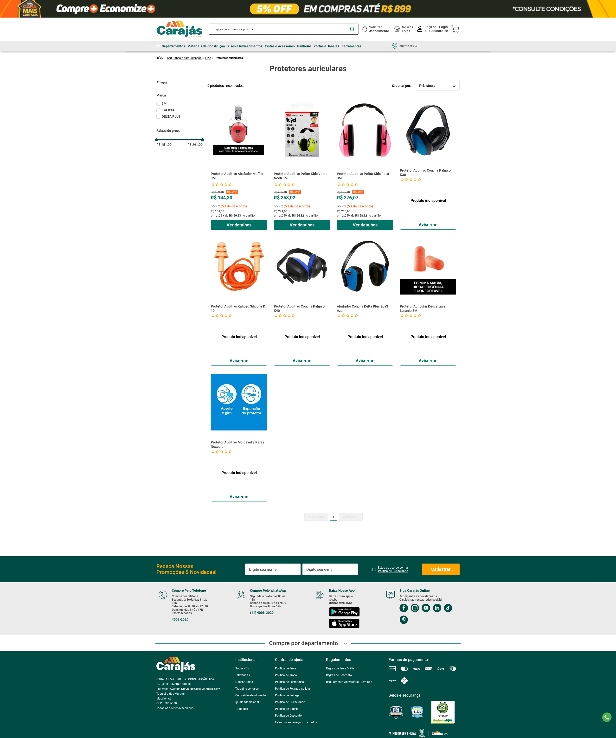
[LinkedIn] (437, 608)
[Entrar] (433, 29)
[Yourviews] (417, 712)
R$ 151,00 (164, 145)
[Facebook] (403, 608)
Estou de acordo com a (393, 569)
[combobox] (284, 29)
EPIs (208, 58)
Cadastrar (441, 569)
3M (164, 103)
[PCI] (396, 712)
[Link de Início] (159, 57)
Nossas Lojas (407, 29)
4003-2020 (180, 619)
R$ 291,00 (195, 145)
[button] (179, 95)
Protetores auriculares (229, 58)
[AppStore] (344, 624)
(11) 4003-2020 (262, 613)
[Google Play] (344, 612)
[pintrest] (403, 620)
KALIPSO (168, 110)
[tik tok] (448, 608)
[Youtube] (426, 608)
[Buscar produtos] (352, 29)
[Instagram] (415, 608)
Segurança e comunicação (184, 58)
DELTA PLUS (171, 116)
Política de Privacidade (393, 571)
